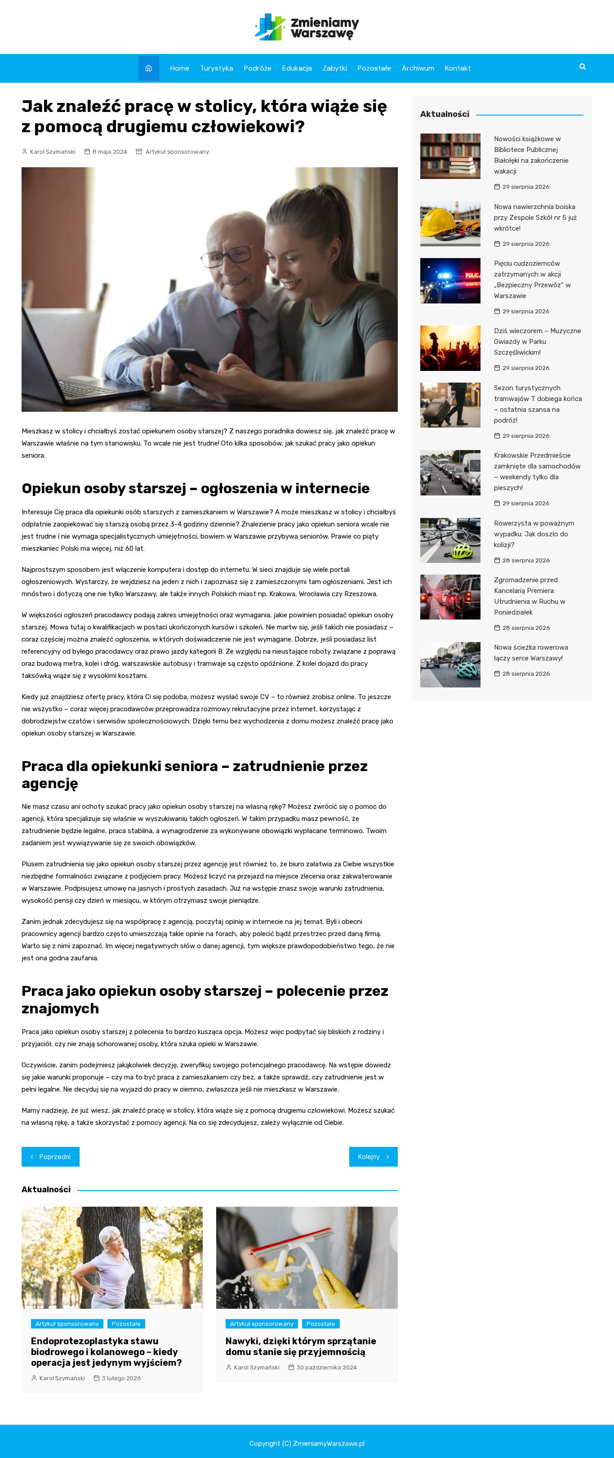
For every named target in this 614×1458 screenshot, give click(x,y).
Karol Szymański (53, 151)
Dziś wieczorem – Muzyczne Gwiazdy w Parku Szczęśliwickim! (537, 342)
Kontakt (458, 68)
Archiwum (418, 68)
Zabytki (335, 68)
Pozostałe (374, 68)
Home (179, 68)
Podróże (257, 68)
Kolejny (369, 1156)
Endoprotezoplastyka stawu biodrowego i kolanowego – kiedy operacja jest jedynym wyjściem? (106, 1352)
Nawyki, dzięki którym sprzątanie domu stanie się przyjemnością (301, 1346)
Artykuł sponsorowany (177, 151)
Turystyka (216, 68)
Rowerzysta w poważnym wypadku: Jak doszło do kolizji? (534, 534)
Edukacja (297, 68)
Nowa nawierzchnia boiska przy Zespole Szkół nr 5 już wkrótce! (535, 217)
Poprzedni (55, 1156)
